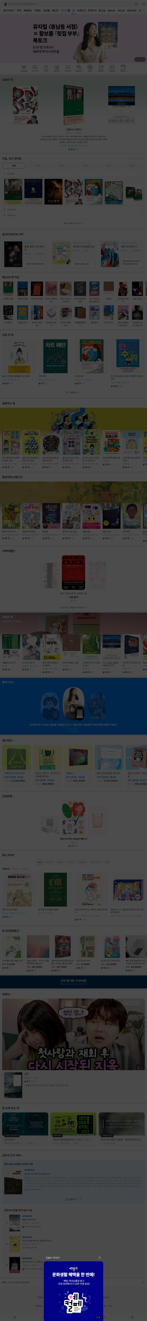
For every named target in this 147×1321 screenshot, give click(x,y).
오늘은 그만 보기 (53, 1257)
